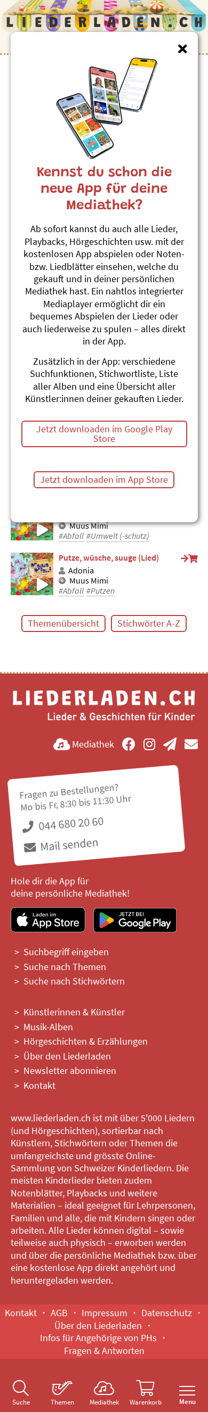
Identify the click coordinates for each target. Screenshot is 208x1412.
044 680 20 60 (70, 823)
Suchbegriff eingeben (66, 952)
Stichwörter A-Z (148, 623)
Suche (21, 1402)
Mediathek (104, 1402)
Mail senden (68, 844)
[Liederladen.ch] (104, 22)
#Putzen (100, 591)
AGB (59, 1313)
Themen (62, 1402)
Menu (187, 1401)
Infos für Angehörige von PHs (98, 1338)
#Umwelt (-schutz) (117, 536)
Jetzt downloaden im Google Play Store (104, 434)
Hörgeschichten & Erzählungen (85, 1041)
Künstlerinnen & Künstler (74, 1012)
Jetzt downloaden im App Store (104, 479)
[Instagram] (149, 744)
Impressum (104, 1313)
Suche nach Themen (64, 967)
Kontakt (39, 1085)
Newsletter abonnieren (69, 1070)
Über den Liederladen (67, 1056)
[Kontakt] (191, 744)
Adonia (81, 570)
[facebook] (128, 744)
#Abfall (71, 536)
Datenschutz (166, 1313)
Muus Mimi (88, 526)
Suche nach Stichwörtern (74, 981)
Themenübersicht (63, 623)
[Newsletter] (170, 744)
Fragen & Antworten (104, 1350)
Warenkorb (146, 1402)
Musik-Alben (48, 1027)
